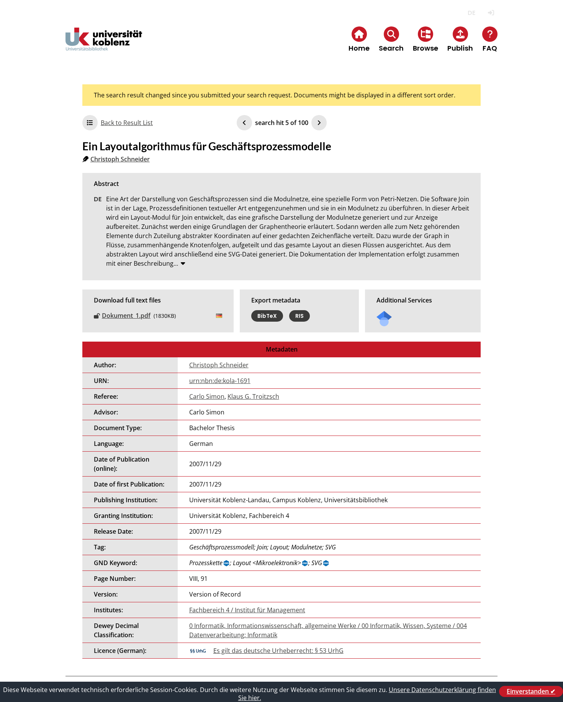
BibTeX (267, 316)
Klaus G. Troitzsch (253, 396)
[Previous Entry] (244, 122)
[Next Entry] (319, 122)
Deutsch (471, 13)
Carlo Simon (206, 396)
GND (227, 563)
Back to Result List (127, 122)
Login (491, 13)
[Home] (103, 45)
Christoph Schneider (120, 159)
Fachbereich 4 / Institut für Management (247, 610)
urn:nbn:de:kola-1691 (219, 380)
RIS (299, 316)
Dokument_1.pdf (126, 315)
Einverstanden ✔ (531, 691)
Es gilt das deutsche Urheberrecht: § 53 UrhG (278, 650)
